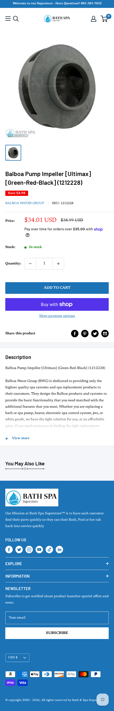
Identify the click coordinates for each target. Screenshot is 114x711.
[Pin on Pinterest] (85, 333)
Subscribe (57, 633)
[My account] (93, 19)
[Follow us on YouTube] (39, 549)
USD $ (12, 657)
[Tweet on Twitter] (95, 333)
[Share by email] (105, 333)
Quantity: (13, 263)
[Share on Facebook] (74, 333)
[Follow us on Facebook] (9, 549)
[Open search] (16, 19)
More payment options (57, 316)
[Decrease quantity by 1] (30, 263)
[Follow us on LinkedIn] (59, 549)
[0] (104, 19)
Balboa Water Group (24, 203)
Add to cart (57, 288)
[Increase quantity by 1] (58, 263)
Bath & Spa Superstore (88, 700)
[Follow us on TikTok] (49, 549)
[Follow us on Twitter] (19, 549)
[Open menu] (8, 18)
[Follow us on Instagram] (29, 549)
